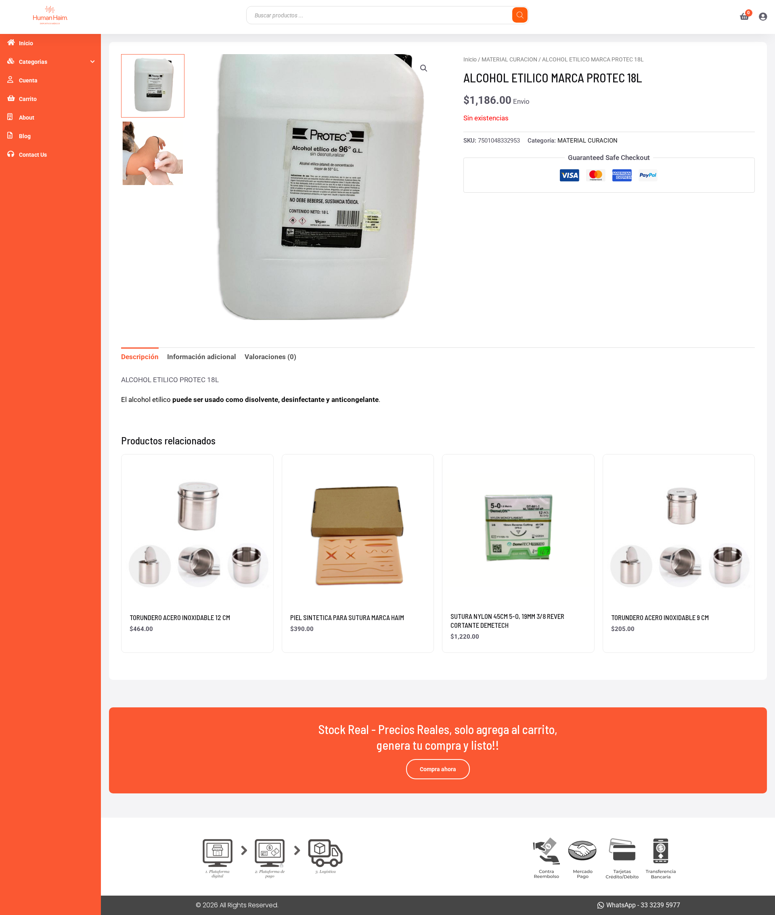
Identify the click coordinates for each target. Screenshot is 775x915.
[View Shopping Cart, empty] (741, 17)
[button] (424, 68)
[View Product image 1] (152, 86)
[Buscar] (520, 15)
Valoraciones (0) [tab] (270, 357)
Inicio (470, 59)
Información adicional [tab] (201, 357)
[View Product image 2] (152, 153)
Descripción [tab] (140, 357)
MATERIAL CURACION (509, 59)
